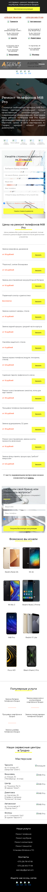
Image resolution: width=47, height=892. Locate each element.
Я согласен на (20, 203)
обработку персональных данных (24, 203)
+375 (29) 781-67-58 (25, 862)
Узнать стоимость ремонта (23, 211)
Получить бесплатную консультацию (23, 528)
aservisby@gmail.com (25, 870)
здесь (31, 478)
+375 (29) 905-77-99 (25, 866)
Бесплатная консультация (23, 9)
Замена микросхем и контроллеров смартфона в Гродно (34, 700)
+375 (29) (12, 17)
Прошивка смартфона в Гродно (12, 715)
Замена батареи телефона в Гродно (12, 700)
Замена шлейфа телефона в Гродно (12, 731)
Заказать (38, 255)
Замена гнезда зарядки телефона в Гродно (35, 715)
